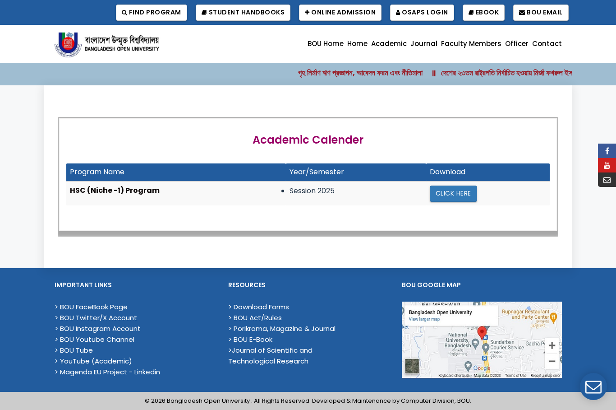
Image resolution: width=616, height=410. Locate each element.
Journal (423, 43)
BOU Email (544, 12)
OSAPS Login (424, 12)
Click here (453, 193)
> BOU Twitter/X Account (96, 317)
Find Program (154, 12)
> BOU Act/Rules (255, 317)
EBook (486, 12)
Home (357, 43)
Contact (547, 43)
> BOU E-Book (250, 339)
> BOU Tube (74, 350)
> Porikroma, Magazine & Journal (282, 328)
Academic (389, 43)
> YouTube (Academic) (93, 361)
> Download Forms (258, 307)
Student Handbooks (246, 12)
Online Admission (343, 12)
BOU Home (326, 43)
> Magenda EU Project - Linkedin (107, 372)
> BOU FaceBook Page (91, 307)
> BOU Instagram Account (98, 328)
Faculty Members (471, 43)
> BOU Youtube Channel (94, 339)
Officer (517, 43)
